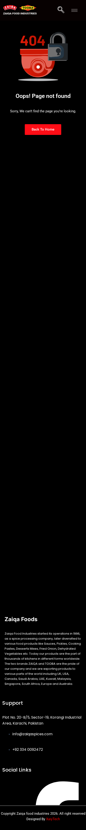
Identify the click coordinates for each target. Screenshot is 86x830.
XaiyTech (53, 819)
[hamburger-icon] (74, 10)
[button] (61, 10)
